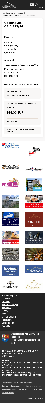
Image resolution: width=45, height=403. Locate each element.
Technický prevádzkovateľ (32, 389)
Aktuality (6, 301)
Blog (4, 313)
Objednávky (30, 15)
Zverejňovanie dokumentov (12, 15)
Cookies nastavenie (24, 383)
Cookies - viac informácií (31, 386)
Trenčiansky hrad (10, 295)
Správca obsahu (8, 393)
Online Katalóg (9, 317)
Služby (5, 310)
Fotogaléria (7, 320)
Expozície (6, 307)
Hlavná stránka (7, 13)
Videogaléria (8, 323)
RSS (14, 383)
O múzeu (19, 13)
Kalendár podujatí (10, 304)
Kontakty (6, 326)
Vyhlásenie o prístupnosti (11, 389)
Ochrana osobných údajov (11, 386)
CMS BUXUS (38, 399)
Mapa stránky (7, 383)
